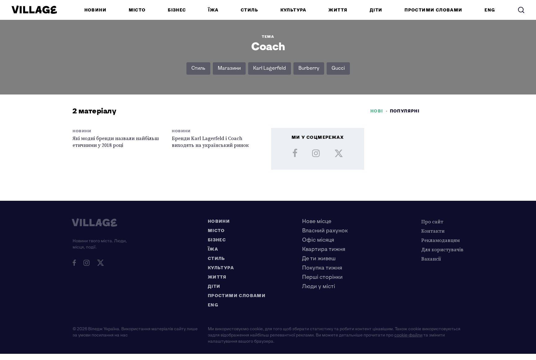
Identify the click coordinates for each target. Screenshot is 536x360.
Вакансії (431, 258)
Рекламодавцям (440, 240)
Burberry (308, 68)
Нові (376, 111)
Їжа (213, 10)
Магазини (229, 68)
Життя (337, 10)
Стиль (249, 10)
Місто (137, 10)
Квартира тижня (323, 249)
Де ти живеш (319, 258)
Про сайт (432, 221)
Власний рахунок (325, 230)
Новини (95, 10)
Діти (376, 10)
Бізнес (177, 10)
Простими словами (433, 10)
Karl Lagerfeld (269, 68)
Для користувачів (442, 249)
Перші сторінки (322, 277)
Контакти (432, 230)
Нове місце (316, 221)
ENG (490, 10)
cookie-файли (408, 335)
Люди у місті (318, 286)
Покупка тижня (322, 268)
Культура (293, 10)
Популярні (405, 111)
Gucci (338, 68)
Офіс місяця (318, 240)
